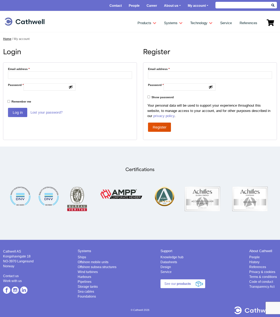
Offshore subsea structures (97, 267)
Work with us (12, 281)
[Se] (49, 196)
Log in (18, 113)
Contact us (11, 276)
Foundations (87, 296)
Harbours (84, 277)
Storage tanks (88, 286)
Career (152, 5)
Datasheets (168, 262)
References (257, 267)
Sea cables (86, 291)
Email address (19, 69)
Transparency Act (261, 286)
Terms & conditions (263, 277)
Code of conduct (261, 281)
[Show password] (70, 87)
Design (165, 267)
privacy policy (163, 116)
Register (159, 127)
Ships (82, 257)
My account (197, 5)
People (134, 5)
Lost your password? (47, 112)
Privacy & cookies (262, 272)
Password (16, 85)
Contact (115, 5)
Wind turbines (88, 272)
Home (7, 39)
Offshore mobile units (93, 262)
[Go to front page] (24, 21)
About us (171, 5)
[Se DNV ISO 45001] (20, 196)
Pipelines (84, 281)
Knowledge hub (171, 257)
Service (166, 272)
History (254, 262)
